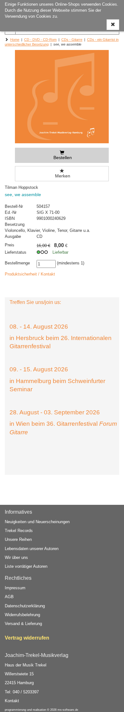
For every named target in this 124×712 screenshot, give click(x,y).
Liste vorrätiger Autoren (26, 566)
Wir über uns (16, 557)
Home (14, 39)
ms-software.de (68, 709)
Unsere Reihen (18, 539)
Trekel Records (19, 530)
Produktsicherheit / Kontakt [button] (30, 274)
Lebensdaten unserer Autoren (32, 548)
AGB (9, 596)
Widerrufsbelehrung (22, 614)
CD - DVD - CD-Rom (40, 39)
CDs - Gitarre (71, 39)
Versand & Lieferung (23, 623)
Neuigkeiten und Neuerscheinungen (37, 521)
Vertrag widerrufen (27, 638)
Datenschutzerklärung (25, 606)
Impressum (15, 587)
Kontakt (12, 700)
